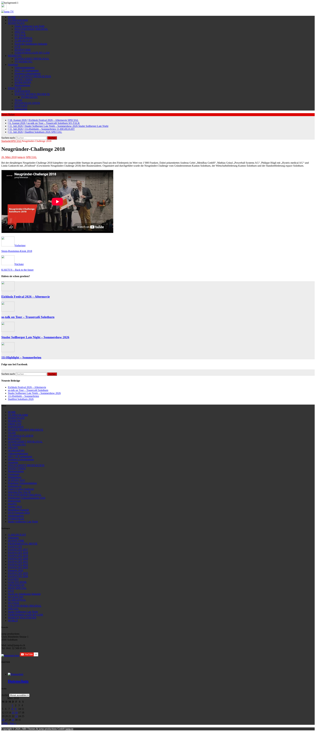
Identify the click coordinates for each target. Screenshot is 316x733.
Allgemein (13, 537)
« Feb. (4, 723)
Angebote (13, 64)
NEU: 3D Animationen (26, 70)
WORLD (13, 620)
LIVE (17, 46)
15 (13, 712)
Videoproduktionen (24, 67)
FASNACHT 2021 (18, 561)
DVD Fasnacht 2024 (19, 512)
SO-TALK (20, 35)
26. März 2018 (9, 157)
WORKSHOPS (22, 82)
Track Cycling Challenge (21, 489)
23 (16, 716)
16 (16, 712)
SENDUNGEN (16, 23)
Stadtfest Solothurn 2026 (21, 399)
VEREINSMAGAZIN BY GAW (32, 52)
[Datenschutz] (15, 674)
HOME (12, 17)
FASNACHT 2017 (18, 549)
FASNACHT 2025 (18, 573)
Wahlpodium (14, 477)
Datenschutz (20, 109)
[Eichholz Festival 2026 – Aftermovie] (7, 290)
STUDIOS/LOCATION (27, 103)
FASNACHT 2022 (18, 564)
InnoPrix (12, 503)
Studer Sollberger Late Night (29, 26)
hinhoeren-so (14, 486)
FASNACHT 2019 (18, 555)
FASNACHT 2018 (18, 552)
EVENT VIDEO (23, 79)
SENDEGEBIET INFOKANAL (31, 58)
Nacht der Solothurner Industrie (30, 43)
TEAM (18, 100)
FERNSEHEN (22, 91)
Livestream (13, 474)
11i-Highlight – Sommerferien (21, 357)
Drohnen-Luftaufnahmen (27, 73)
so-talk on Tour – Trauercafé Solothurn (27, 317)
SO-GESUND (15, 597)
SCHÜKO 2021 (16, 480)
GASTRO (13, 579)
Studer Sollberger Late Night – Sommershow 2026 (35, 337)
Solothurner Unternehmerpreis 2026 (26, 498)
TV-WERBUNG (23, 61)
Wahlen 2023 (15, 506)
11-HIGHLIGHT (23, 40)
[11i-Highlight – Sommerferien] (7, 351)
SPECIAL (19, 32)
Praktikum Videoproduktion (22, 483)
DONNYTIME (22, 49)
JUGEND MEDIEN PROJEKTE (32, 94)
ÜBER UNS (14, 88)
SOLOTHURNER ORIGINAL (31, 29)
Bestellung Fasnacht (18, 509)
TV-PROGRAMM (18, 20)
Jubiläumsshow (16, 515)
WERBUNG (15, 55)
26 (3, 719)
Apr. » (13, 723)
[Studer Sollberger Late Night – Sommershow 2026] (7, 330)
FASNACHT (15, 546)
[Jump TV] (7, 11)
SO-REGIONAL (23, 38)
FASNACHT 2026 (18, 576)
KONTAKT (20, 106)
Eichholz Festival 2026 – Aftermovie (25, 296)
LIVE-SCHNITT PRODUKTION (32, 76)
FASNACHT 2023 (18, 567)
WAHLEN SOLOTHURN (22, 617)
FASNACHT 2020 (18, 558)
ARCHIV (13, 447)
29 (13, 719)
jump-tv (21, 157)
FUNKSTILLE (16, 518)
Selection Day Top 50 (19, 492)
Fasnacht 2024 (15, 570)
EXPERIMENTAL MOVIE (23, 543)
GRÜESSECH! (16, 585)
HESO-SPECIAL (17, 588)
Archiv (5, 695)
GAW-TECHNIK (17, 582)
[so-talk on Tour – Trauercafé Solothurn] (7, 310)
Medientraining (22, 85)
